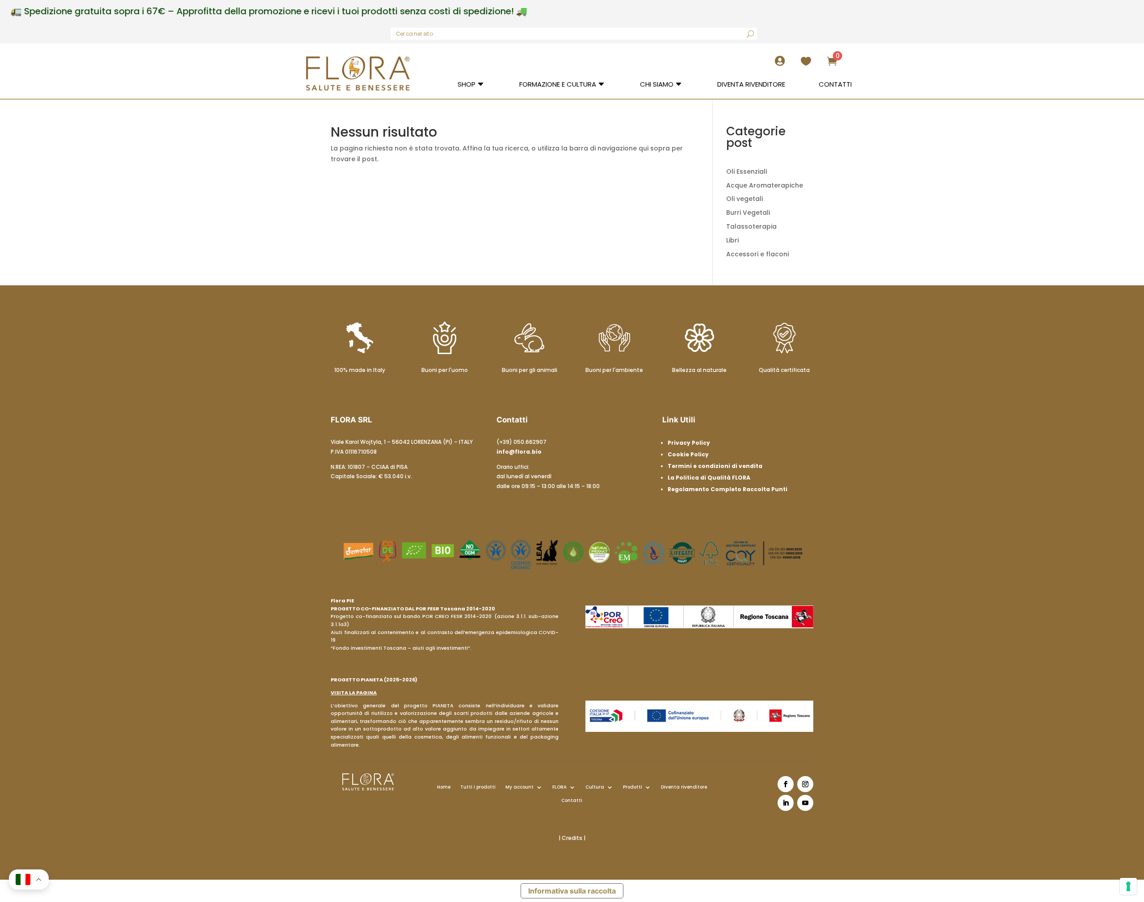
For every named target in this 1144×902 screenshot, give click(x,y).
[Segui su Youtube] (805, 803)
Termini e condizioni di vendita (715, 466)
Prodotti (632, 787)
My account (519, 787)
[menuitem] (782, 64)
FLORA (559, 787)
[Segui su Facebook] (786, 784)
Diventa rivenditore (684, 787)
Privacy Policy (689, 443)
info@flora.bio (519, 451)
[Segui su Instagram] (805, 784)
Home (443, 787)
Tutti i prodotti (478, 787)
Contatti (571, 800)
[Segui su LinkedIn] (786, 803)
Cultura (594, 787)
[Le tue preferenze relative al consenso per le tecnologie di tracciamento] (1128, 886)
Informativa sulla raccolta (572, 890)
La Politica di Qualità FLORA (709, 477)
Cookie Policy (688, 454)
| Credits (571, 838)
